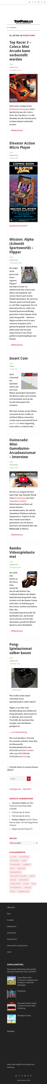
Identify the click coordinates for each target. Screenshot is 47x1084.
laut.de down (24, 812)
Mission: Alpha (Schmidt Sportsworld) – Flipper (21, 245)
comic (24, 861)
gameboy (26, 864)
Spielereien (13, 67)
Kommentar (20, 498)
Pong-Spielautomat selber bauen (20, 648)
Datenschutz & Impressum (17, 946)
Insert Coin (18, 358)
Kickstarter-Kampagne (19, 109)
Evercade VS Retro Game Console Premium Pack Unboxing (26, 1005)
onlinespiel (15, 872)
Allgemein (11, 907)
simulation (15, 884)
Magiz (14, 829)
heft (12, 868)
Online (11, 366)
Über (9, 914)
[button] (13, 27)
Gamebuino (13, 465)
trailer (27, 887)
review (13, 880)
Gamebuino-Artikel (17, 501)
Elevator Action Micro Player (22, 145)
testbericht (15, 887)
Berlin (24, 756)
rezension (23, 880)
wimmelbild (23, 891)
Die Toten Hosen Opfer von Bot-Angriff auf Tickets (23, 822)
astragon (14, 861)
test (34, 884)
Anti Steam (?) (26, 829)
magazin (21, 868)
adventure (24, 857)
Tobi (14, 812)
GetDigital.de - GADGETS (20, 789)
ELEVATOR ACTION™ (18, 226)
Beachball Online (24, 1016)
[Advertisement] (23, 13)
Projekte (10, 920)
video (12, 891)
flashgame (15, 864)
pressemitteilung (18, 876)
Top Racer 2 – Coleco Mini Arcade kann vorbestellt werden (20, 50)
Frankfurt (29, 750)
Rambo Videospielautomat (22, 552)
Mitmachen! (11, 926)
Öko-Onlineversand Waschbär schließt (21, 806)
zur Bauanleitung (19, 732)
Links (9, 952)
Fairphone (21, 991)
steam (26, 884)
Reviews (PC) (12, 939)
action (13, 857)
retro (32, 876)
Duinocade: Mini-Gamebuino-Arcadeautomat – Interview (22, 448)
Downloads (11, 933)
